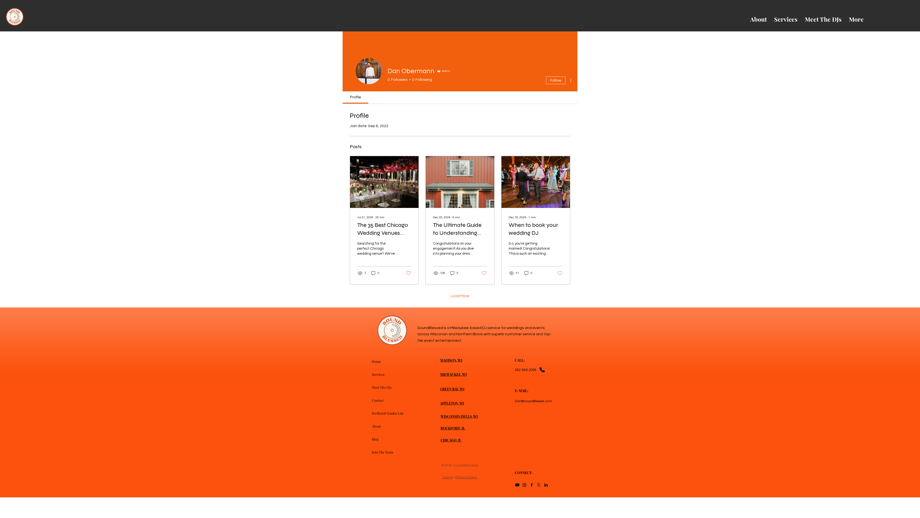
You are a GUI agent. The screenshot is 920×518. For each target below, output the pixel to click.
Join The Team (382, 452)
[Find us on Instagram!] (524, 485)
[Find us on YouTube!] (517, 485)
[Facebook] (531, 485)
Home (376, 361)
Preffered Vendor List (387, 413)
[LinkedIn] (546, 485)
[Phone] (542, 369)
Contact (378, 400)
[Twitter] (538, 485)
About (376, 426)
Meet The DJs (381, 387)
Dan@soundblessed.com (533, 401)
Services (378, 374)
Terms (447, 477)
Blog (375, 439)
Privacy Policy (466, 477)
